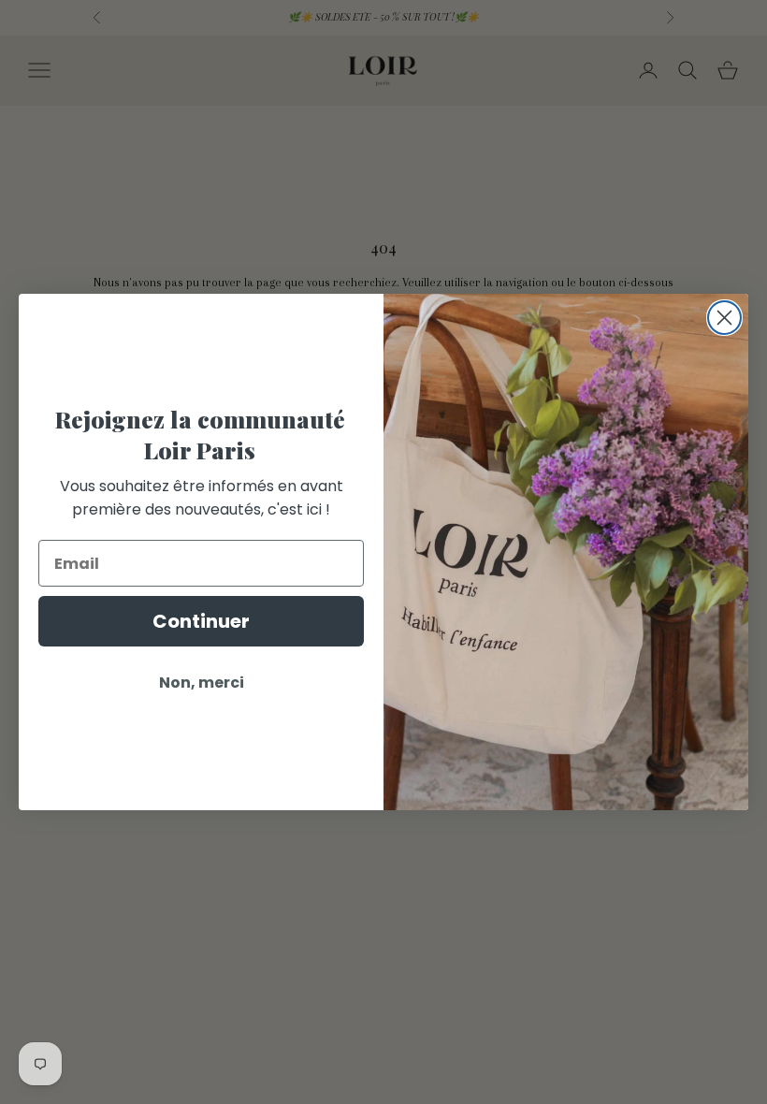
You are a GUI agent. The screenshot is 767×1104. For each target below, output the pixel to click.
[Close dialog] (724, 317)
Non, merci (201, 682)
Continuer (201, 621)
